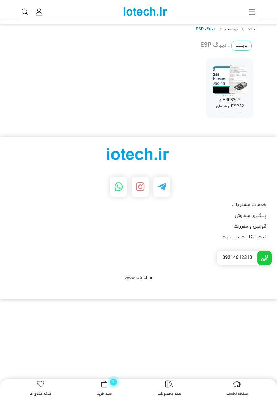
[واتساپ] (118, 187)
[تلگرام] (161, 187)
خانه (251, 29)
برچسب (231, 29)
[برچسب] (138, 155)
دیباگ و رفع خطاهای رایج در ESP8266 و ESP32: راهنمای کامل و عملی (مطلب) (230, 103)
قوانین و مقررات (250, 226)
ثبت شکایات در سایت (244, 237)
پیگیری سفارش (250, 215)
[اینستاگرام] (140, 187)
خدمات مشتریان (249, 205)
